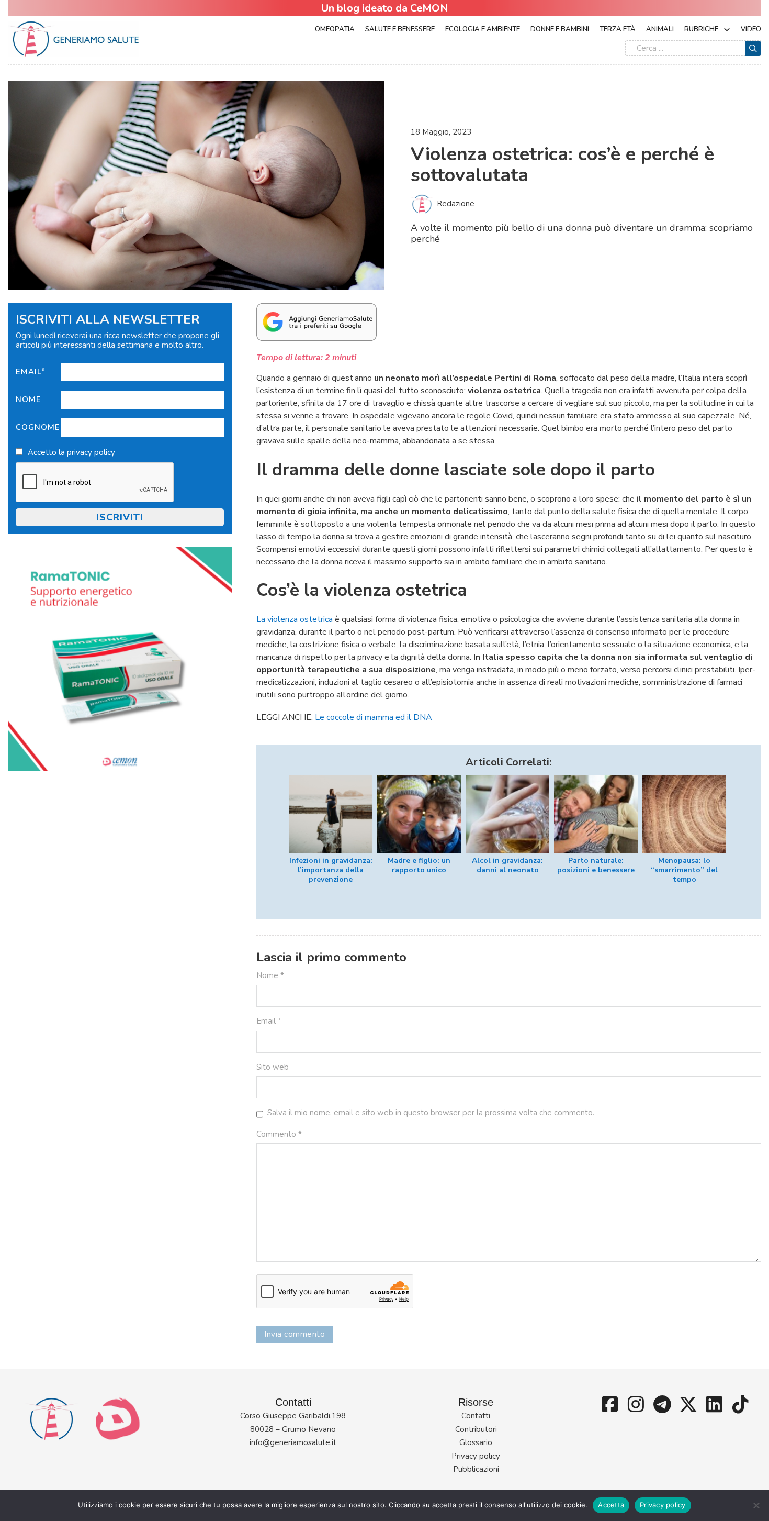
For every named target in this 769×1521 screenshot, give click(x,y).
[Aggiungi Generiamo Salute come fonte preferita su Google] (316, 321)
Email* (31, 372)
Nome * (270, 975)
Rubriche (701, 29)
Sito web (272, 1067)
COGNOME (38, 427)
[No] (756, 1505)
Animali (660, 29)
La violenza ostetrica (294, 619)
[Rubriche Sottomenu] (726, 29)
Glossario (475, 1442)
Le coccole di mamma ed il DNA (373, 717)
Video (751, 29)
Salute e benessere (400, 29)
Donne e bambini (559, 29)
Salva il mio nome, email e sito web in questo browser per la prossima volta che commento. (430, 1112)
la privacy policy (87, 452)
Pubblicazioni (476, 1469)
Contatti (475, 1416)
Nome (28, 399)
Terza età (618, 29)
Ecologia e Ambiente (482, 29)
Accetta (611, 1505)
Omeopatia (335, 29)
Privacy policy (475, 1456)
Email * (268, 1021)
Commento (279, 1134)
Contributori (476, 1429)
